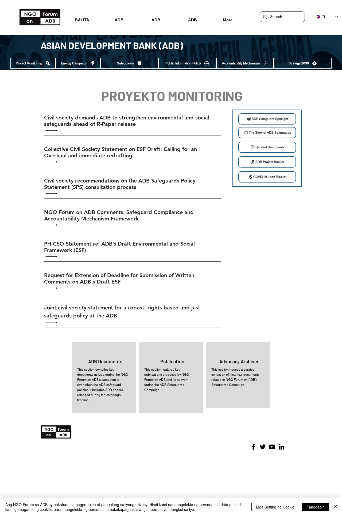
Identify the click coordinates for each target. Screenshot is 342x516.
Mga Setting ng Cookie (275, 507)
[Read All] (52, 130)
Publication (172, 361)
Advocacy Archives (239, 361)
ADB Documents (105, 361)
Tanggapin (316, 507)
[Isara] (335, 507)
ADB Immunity (121, 453)
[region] (104, 377)
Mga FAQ (117, 464)
